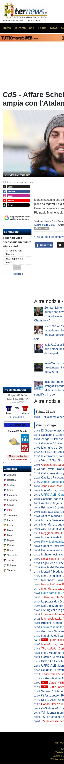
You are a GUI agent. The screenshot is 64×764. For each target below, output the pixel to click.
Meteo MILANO (17, 425)
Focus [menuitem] (42, 27)
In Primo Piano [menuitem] (24, 27)
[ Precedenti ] (17, 417)
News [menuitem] (54, 27)
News (47, 221)
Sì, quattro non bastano (14, 252)
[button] (17, 267)
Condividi (45, 244)
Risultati (17, 273)
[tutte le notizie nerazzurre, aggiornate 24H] (25, 11)
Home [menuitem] (7, 27)
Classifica (10, 468)
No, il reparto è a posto (14, 260)
